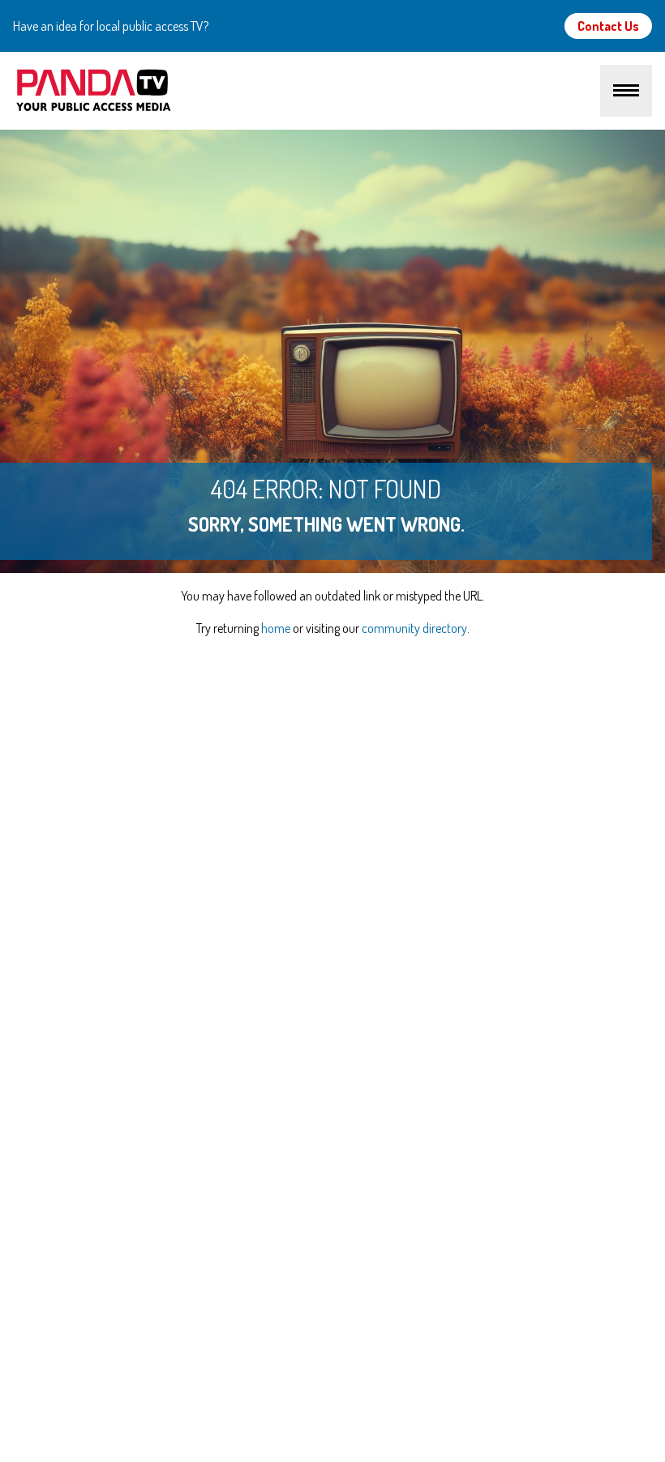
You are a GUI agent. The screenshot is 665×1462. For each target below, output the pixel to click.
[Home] (306, 91)
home (275, 628)
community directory (414, 628)
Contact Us (608, 26)
